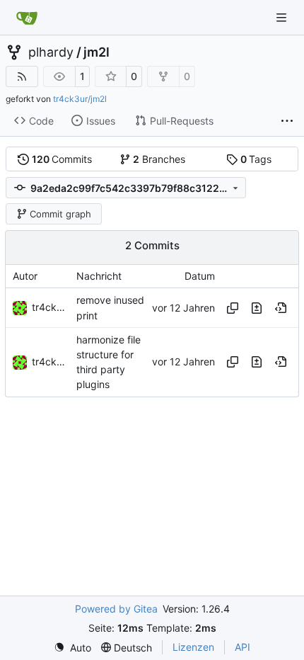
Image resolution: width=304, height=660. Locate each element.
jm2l (96, 52)
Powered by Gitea (116, 609)
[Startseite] (27, 17)
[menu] (72, 648)
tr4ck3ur (52, 307)
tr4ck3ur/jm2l (80, 98)
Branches (159, 159)
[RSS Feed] (22, 76)
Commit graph (60, 214)
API (242, 647)
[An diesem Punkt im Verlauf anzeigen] (280, 308)
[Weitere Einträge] (287, 121)
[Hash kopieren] (232, 308)
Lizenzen (193, 647)
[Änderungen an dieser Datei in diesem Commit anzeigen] (256, 308)
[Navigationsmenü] (283, 17)
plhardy (51, 52)
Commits (62, 159)
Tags (256, 159)
